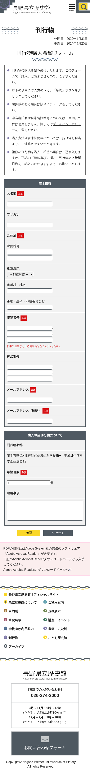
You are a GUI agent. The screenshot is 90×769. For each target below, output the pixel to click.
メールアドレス (18, 389)
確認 (29, 533)
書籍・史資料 (57, 629)
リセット (58, 533)
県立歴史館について (23, 602)
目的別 (13, 611)
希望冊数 (13, 472)
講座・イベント (59, 620)
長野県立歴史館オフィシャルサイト (34, 594)
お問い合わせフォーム (45, 747)
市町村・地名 (16, 285)
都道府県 (13, 268)
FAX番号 (13, 356)
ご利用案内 (56, 602)
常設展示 (15, 620)
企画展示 (54, 611)
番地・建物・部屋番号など (26, 301)
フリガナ (13, 214)
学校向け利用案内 (21, 629)
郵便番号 (13, 246)
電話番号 (13, 317)
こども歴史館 (57, 637)
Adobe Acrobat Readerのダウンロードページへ (36, 569)
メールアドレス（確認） (24, 410)
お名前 (11, 193)
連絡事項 (13, 493)
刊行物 (13, 637)
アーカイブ (16, 646)
